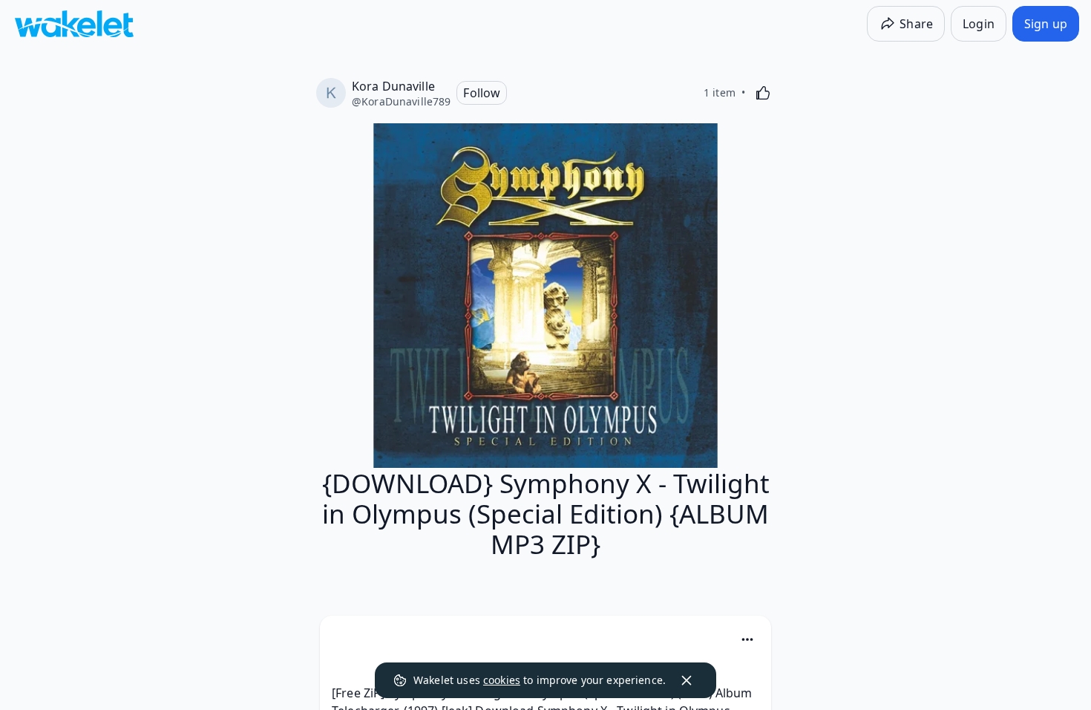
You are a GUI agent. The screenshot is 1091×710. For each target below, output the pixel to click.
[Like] (763, 93)
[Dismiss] (686, 680)
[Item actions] (747, 639)
